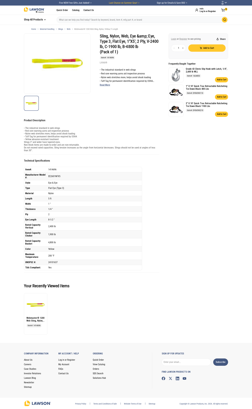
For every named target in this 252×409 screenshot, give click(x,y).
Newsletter (29, 382)
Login (173, 39)
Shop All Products (34, 19)
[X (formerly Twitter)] (170, 378)
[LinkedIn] (177, 378)
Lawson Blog (30, 378)
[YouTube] (184, 378)
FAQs (60, 369)
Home (33, 29)
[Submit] (224, 19)
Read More (105, 85)
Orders (96, 369)
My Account (63, 364)
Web (68, 29)
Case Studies (30, 369)
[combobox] (142, 19)
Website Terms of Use (132, 404)
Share (223, 39)
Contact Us (88, 10)
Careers (27, 364)
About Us (28, 359)
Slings (60, 29)
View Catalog (99, 364)
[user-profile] (222, 4)
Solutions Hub (99, 378)
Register (183, 39)
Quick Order (62, 10)
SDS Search (98, 373)
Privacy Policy (80, 404)
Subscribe (220, 362)
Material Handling (47, 29)
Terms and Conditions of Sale (105, 404)
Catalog (75, 10)
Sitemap (28, 387)
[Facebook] (163, 378)
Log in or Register (66, 359)
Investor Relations (32, 373)
